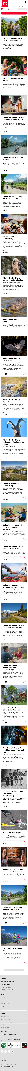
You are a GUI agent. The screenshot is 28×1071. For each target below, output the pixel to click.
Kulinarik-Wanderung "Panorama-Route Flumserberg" (11, 667)
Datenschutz (6, 1064)
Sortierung (20, 6)
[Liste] (5, 9)
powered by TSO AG (5, 1067)
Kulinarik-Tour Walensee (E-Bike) (13, 159)
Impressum (13, 1064)
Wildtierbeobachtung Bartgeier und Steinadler (13, 279)
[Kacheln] (2, 9)
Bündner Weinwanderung (13, 869)
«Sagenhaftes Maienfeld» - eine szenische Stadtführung (14, 794)
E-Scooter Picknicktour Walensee (12, 950)
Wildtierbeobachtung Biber (11, 320)
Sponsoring (4, 1009)
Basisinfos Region (6, 1019)
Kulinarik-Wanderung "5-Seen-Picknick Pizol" (13, 547)
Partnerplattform (6, 1003)
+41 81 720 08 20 (6, 988)
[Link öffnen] (24, 52)
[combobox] (6, 1060)
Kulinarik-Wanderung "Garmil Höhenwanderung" (14, 586)
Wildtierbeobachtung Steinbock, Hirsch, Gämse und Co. (13, 442)
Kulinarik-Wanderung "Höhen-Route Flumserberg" (13, 626)
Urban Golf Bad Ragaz (12, 832)
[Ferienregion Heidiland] (5, 2)
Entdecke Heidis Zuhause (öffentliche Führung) (13, 709)
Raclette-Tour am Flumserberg (10, 237)
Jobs (2, 1006)
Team (2, 1000)
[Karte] (8, 9)
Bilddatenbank (5, 1027)
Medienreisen (5, 1025)
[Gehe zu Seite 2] (25, 970)
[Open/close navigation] (25, 2)
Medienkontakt (5, 1016)
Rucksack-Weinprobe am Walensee (13, 79)
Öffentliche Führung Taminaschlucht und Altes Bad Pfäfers (13, 750)
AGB (2, 1064)
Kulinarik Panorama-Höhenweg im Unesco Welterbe (13, 527)
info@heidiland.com (7, 989)
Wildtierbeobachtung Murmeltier (11, 401)
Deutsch (6, 1060)
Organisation (4, 998)
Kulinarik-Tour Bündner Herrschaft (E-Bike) (12, 197)
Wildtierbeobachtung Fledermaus (11, 359)
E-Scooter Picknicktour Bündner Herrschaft (12, 908)
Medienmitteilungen (7, 1022)
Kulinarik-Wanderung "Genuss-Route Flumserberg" (13, 118)
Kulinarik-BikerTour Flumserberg (11, 485)
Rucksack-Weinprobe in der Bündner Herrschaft (12, 39)
